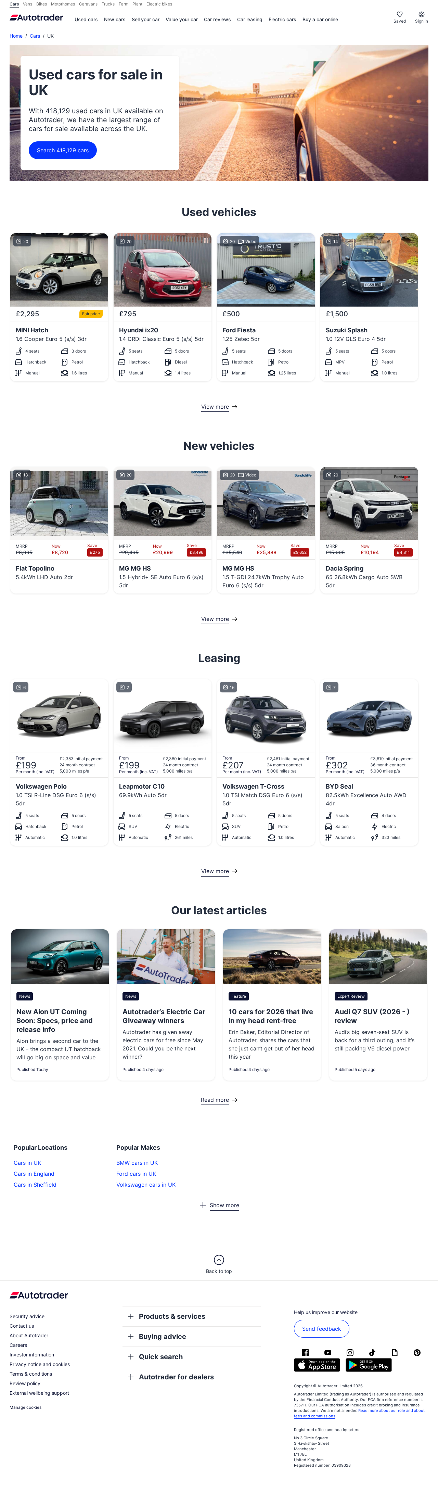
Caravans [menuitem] (88, 4)
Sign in (421, 21)
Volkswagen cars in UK (146, 1184)
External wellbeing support (39, 1393)
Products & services (172, 1316)
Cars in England (34, 1173)
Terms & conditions (31, 1374)
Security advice (27, 1316)
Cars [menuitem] (14, 4)
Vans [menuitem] (27, 4)
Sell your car (145, 19)
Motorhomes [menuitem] (63, 4)
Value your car (182, 19)
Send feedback (321, 1328)
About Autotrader (29, 1335)
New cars (115, 19)
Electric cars (282, 19)
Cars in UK (27, 1162)
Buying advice (162, 1336)
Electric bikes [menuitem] (159, 4)
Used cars (86, 19)
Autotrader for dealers (176, 1377)
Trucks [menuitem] (108, 4)
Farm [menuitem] (123, 4)
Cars (35, 36)
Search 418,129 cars (63, 150)
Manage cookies (25, 1407)
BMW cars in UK (137, 1162)
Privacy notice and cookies (40, 1364)
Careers (18, 1345)
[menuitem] (86, 20)
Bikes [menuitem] (41, 4)
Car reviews (217, 19)
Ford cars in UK (136, 1173)
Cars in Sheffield (35, 1184)
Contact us (22, 1326)
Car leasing (249, 19)
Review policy (25, 1383)
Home (16, 36)
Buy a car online (320, 19)
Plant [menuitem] (137, 4)
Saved (400, 21)
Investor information (32, 1354)
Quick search (161, 1357)
